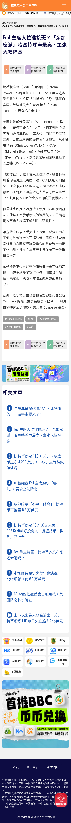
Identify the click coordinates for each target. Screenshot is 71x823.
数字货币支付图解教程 (38, 70)
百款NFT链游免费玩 (15, 70)
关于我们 (32, 767)
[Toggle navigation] (64, 4)
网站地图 (52, 767)
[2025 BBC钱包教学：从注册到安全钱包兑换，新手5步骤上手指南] (35, 381)
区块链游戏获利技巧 (59, 70)
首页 (4, 23)
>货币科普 (12, 23)
